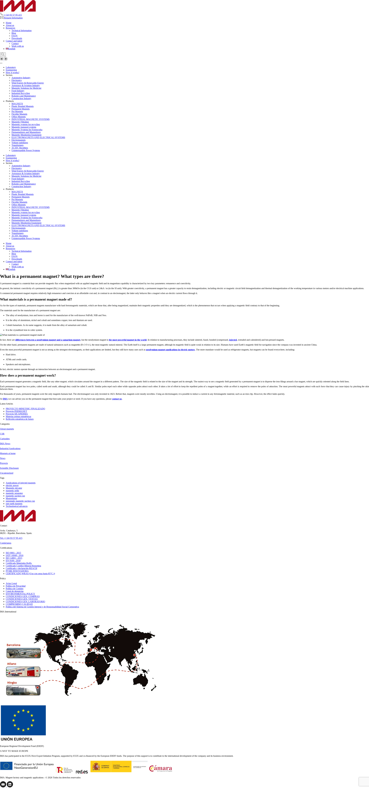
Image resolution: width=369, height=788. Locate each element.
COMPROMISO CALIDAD (19, 604)
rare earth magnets (14, 503)
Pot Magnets (17, 111)
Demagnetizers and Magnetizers (26, 132)
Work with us (18, 46)
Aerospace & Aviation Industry (26, 85)
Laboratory (11, 67)
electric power (12, 485)
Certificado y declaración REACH (21, 568)
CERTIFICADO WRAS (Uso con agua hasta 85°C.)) (30, 573)
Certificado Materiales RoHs (19, 563)
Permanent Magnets (21, 109)
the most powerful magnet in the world (128, 340)
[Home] (18, 11)
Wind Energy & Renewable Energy (28, 83)
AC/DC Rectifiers (20, 148)
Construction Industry (21, 98)
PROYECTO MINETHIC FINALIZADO (25, 408)
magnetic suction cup (15, 496)
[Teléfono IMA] (2, 60)
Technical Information (22, 30)
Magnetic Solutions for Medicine (26, 88)
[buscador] (3, 54)
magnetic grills (12, 490)
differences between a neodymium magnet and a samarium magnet (47, 340)
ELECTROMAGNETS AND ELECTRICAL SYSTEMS (38, 137)
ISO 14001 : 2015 (14, 558)
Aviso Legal (11, 583)
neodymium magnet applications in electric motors (170, 349)
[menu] (1, 63)
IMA (5, 399)
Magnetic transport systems (24, 127)
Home (8, 22)
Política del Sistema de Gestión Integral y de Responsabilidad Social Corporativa (42, 606)
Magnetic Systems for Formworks (27, 129)
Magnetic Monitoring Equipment (26, 135)
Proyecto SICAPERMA (17, 414)
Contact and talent (14, 41)
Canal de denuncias (14, 591)
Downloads (17, 38)
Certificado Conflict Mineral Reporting (23, 566)
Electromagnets (19, 140)
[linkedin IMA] (10, 786)
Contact (15, 43)
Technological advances (17, 506)
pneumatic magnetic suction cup (20, 501)
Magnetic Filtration (20, 122)
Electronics (17, 80)
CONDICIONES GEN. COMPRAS (23, 596)
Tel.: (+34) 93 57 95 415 (11, 538)
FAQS (14, 35)
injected (233, 340)
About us (10, 25)
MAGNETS (17, 103)
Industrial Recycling (21, 93)
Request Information (13, 18)
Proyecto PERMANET (16, 411)
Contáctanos (5, 543)
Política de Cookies (14, 588)
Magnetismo (11, 498)
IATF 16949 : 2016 (14, 555)
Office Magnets (19, 116)
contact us (117, 399)
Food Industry (18, 90)
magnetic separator (14, 493)
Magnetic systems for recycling (26, 124)
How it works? (12, 72)
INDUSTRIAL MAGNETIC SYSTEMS (31, 119)
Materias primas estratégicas (18, 416)
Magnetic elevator (14, 488)
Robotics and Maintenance (24, 96)
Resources (10, 28)
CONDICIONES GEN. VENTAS (22, 599)
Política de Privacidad (16, 586)
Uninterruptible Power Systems (26, 150)
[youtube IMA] (3, 786)
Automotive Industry (21, 77)
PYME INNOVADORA (17, 571)
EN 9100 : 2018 (13, 560)
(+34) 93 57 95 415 (12, 15)
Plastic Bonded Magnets (23, 106)
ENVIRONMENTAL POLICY (20, 594)
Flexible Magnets (19, 114)
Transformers (17, 145)
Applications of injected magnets (20, 483)
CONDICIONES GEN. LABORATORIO (25, 601)
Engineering (11, 70)
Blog (14, 33)
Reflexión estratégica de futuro (20, 419)
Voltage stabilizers (20, 142)
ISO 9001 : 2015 (13, 553)
